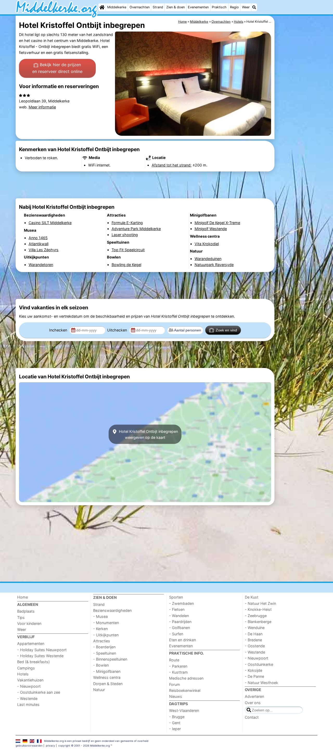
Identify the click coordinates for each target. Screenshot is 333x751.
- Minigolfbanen (106, 671)
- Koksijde (253, 670)
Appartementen (30, 643)
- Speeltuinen (104, 653)
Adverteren (254, 696)
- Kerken (100, 628)
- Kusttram (178, 672)
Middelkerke (116, 7)
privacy (50, 745)
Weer (246, 7)
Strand (158, 7)
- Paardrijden (180, 621)
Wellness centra (106, 677)
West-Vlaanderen (184, 710)
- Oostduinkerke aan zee (38, 692)
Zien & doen (175, 7)
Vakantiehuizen (30, 680)
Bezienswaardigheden (112, 610)
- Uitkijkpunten (106, 635)
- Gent (174, 723)
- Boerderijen (104, 647)
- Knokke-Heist (258, 609)
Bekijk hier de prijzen (57, 68)
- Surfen (176, 634)
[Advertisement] (296, 135)
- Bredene (253, 640)
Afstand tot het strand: (171, 165)
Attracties (101, 641)
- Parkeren (178, 666)
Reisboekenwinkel (184, 690)
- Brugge (176, 717)
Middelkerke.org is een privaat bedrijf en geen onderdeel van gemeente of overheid (96, 740)
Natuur (99, 689)
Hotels (23, 674)
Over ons (253, 702)
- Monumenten (106, 622)
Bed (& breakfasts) (33, 662)
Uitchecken (117, 330)
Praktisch (219, 7)
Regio (234, 7)
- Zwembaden (181, 603)
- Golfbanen (179, 627)
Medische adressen (186, 678)
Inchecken (58, 330)
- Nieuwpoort (29, 686)
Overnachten (140, 7)
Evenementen (198, 7)
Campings (26, 668)
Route (174, 660)
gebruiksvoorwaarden (29, 745)
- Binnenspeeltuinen (110, 659)
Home (22, 597)
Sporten (176, 597)
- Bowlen (101, 665)
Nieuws (175, 696)
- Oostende (255, 646)
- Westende (27, 698)
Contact (252, 717)
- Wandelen (179, 615)
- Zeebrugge (256, 615)
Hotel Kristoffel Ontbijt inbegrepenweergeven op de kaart (148, 434)
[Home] (102, 7)
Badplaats (26, 611)
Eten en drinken (182, 640)
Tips (21, 617)
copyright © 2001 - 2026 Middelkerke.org (84, 745)
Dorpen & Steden (108, 683)
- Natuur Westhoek (261, 682)
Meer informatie (42, 107)
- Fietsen (176, 609)
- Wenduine (255, 627)
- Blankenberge (258, 621)
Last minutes (28, 704)
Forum (174, 684)
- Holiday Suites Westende (40, 656)
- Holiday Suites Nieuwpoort (42, 650)
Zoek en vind (226, 330)
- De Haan (253, 634)
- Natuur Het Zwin (260, 603)
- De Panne (254, 676)
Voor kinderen (29, 623)
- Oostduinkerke (259, 664)
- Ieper (175, 729)
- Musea (100, 616)
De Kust (251, 597)
